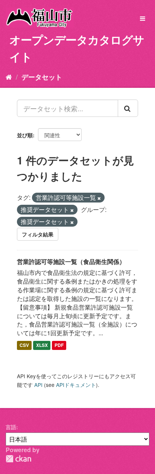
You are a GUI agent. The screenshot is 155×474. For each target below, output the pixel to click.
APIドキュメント (76, 384)
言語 (11, 427)
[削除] (99, 198)
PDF (59, 345)
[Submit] (128, 108)
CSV (24, 345)
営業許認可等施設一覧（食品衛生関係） (71, 261)
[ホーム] (9, 76)
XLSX (42, 345)
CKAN (18, 459)
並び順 (25, 135)
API (38, 384)
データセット (41, 77)
